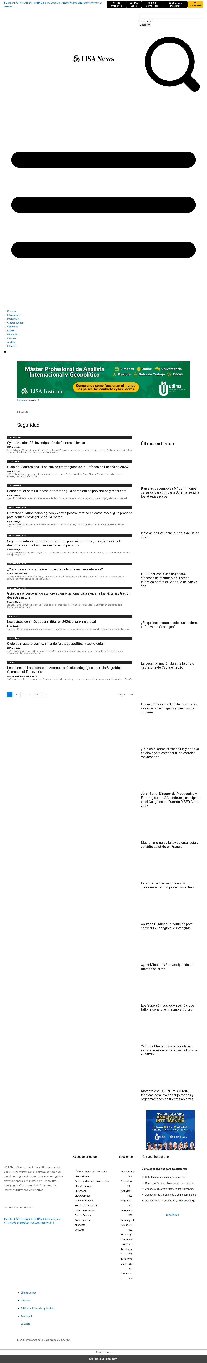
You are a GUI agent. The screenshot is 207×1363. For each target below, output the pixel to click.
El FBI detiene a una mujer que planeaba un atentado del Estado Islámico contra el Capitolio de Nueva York (169, 580)
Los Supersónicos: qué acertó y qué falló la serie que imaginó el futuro (167, 1007)
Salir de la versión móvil (103, 1358)
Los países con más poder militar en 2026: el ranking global (51, 622)
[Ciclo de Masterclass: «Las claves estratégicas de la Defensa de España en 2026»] (170, 1027)
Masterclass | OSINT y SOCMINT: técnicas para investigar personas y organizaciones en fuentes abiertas (167, 1095)
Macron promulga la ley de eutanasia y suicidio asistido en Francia (169, 845)
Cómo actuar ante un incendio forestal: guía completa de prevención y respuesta (66, 491)
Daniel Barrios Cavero (17, 573)
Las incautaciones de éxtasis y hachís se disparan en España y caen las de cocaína (169, 708)
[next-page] (45, 694)
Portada (21, 400)
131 (37, 694)
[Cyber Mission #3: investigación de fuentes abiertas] (170, 946)
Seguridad (12, 662)
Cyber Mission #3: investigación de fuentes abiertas (46, 443)
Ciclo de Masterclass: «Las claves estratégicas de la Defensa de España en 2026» (68, 467)
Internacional (13, 616)
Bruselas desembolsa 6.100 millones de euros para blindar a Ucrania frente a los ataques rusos (170, 492)
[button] (171, 93)
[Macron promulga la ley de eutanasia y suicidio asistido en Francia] (170, 824)
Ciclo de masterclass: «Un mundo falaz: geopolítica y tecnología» (55, 644)
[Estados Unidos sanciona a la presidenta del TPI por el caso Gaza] (170, 864)
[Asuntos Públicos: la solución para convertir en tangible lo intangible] (170, 905)
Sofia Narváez (14, 626)
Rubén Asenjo (13, 495)
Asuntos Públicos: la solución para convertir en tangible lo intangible (167, 926)
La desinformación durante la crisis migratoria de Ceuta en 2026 (167, 665)
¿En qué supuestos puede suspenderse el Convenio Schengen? (170, 625)
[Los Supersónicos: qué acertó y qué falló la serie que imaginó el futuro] (170, 987)
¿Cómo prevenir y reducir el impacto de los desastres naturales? (55, 569)
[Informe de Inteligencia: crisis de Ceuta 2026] (170, 514)
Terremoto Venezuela (17, 507)
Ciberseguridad (14, 437)
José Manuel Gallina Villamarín (22, 676)
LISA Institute (13, 447)
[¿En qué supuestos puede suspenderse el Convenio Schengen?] (170, 604)
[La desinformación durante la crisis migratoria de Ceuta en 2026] (170, 644)
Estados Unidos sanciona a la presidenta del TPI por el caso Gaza (167, 885)
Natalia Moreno (14, 602)
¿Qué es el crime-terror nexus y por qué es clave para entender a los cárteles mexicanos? (170, 753)
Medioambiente (14, 485)
